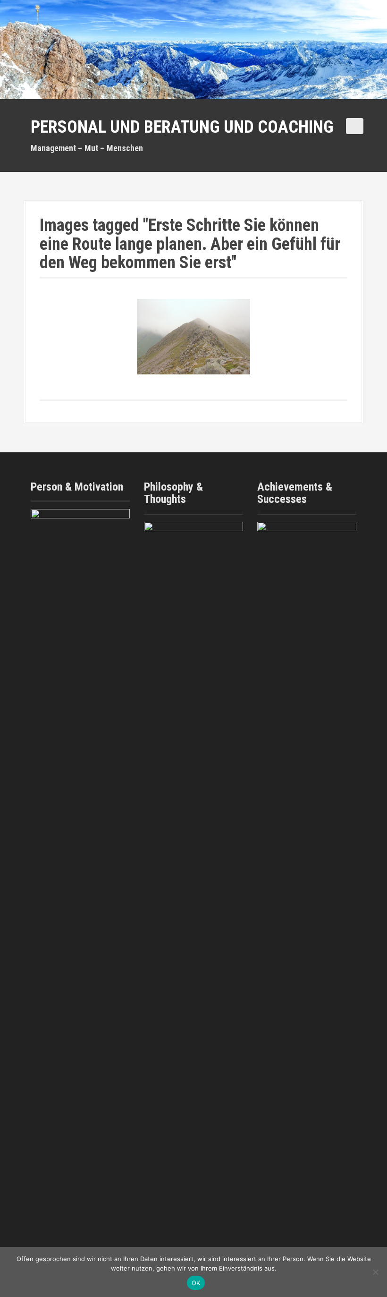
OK (196, 1283)
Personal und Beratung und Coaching (182, 127)
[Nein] (375, 1272)
